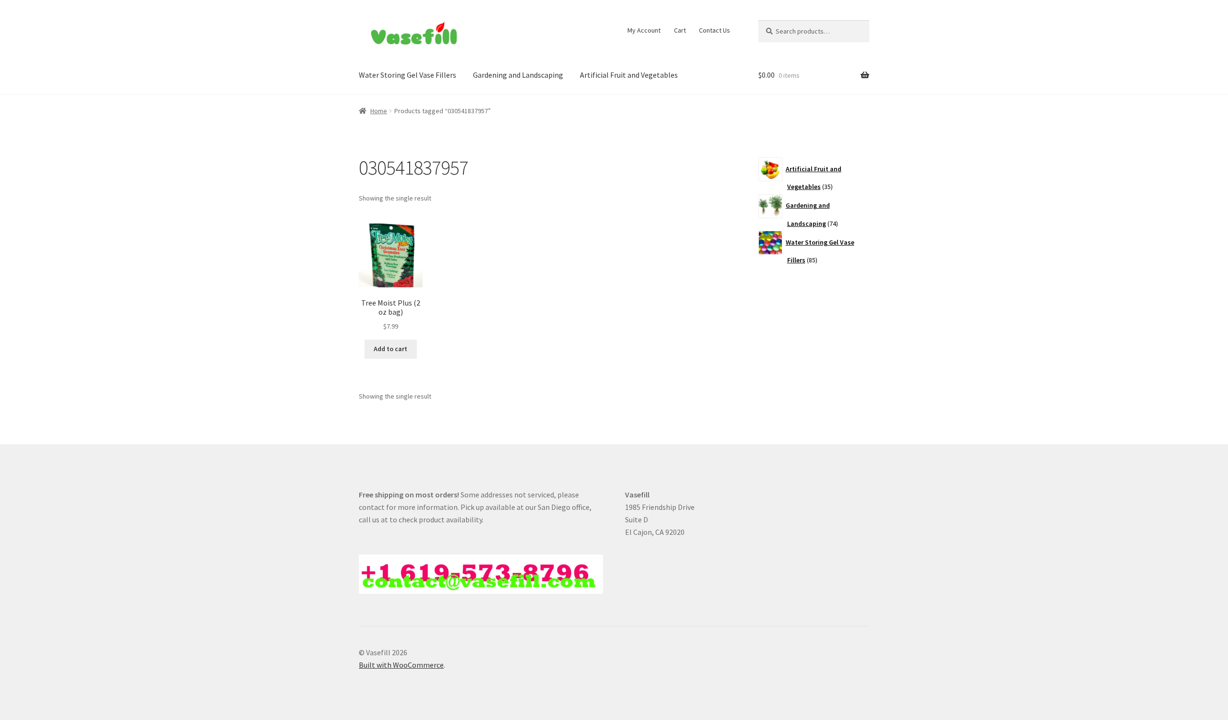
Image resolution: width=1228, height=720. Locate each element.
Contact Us (714, 30)
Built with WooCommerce (401, 665)
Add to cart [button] (390, 348)
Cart (680, 30)
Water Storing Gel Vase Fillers (407, 75)
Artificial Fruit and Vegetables (629, 75)
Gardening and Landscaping (518, 75)
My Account (644, 30)
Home (378, 110)
